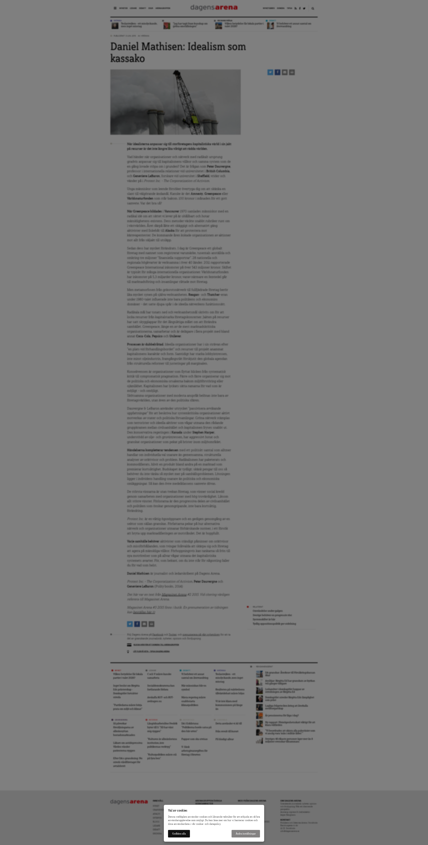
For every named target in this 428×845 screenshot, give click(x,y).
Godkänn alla (179, 833)
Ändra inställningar (246, 833)
